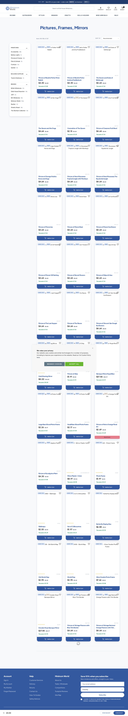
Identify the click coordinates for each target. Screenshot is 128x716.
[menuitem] (12, 15)
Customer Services (36, 680)
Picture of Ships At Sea (104, 275)
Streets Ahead (16, 107)
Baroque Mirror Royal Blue (105, 374)
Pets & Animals (16, 61)
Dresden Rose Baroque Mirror (49, 628)
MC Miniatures (17, 98)
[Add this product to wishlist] (60, 47)
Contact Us (33, 691)
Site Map (58, 695)
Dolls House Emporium (19, 91)
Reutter (14, 104)
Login (115, 9)
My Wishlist (8, 688)
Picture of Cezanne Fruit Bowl (106, 128)
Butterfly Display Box (103, 524)
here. (38, 357)
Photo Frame (100, 476)
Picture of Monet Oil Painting (49, 275)
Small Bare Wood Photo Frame (77, 424)
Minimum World (17, 101)
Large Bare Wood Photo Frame (49, 424)
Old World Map (44, 577)
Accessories (16, 51)
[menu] (64, 15)
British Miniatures (17, 88)
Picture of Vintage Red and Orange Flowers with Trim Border (105, 627)
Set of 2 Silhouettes (74, 526)
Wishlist (108, 9)
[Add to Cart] (49, 91)
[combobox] (64, 8)
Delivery (32, 684)
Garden (14, 67)
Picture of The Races (74, 323)
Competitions (60, 688)
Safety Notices (34, 699)
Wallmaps (42, 526)
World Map (71, 577)
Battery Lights (16, 55)
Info (86, 2)
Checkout (119, 713)
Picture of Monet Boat (75, 227)
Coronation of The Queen (76, 128)
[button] (101, 8)
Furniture (15, 64)
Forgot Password (10, 691)
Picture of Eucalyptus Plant (48, 473)
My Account (8, 684)
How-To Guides (34, 695)
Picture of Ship (72, 374)
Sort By (98, 38)
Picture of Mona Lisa (46, 227)
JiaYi (13, 94)
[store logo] (16, 8)
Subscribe (102, 695)
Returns (32, 688)
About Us (58, 680)
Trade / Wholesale (61, 684)
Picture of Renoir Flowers (76, 275)
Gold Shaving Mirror (45, 376)
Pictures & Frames (18, 58)
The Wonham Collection (19, 110)
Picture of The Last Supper (48, 323)
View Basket (106, 713)
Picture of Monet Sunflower (106, 227)
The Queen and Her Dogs (47, 128)
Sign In (6, 680)
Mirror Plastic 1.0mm (74, 476)
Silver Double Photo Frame (105, 577)
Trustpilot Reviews (61, 691)
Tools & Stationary (17, 78)
